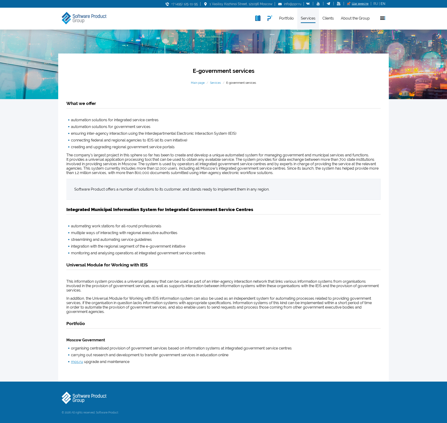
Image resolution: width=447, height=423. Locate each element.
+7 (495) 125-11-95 (184, 4)
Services (215, 82)
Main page (198, 82)
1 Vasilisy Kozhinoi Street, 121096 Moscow (241, 4)
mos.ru (77, 361)
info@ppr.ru (292, 4)
